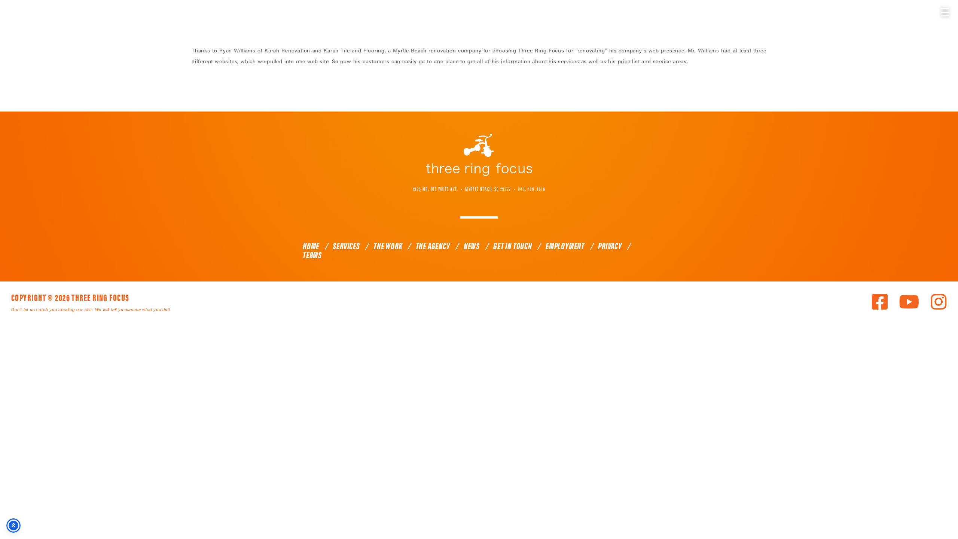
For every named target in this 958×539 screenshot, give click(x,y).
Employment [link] (565, 245)
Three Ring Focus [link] (25, 21)
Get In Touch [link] (512, 245)
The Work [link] (387, 245)
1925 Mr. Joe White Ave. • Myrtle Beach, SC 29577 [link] (462, 188)
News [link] (472, 245)
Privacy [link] (610, 245)
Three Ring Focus (479, 155)
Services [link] (346, 245)
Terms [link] (312, 254)
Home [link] (311, 245)
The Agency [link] (433, 245)
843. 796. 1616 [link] (531, 188)
